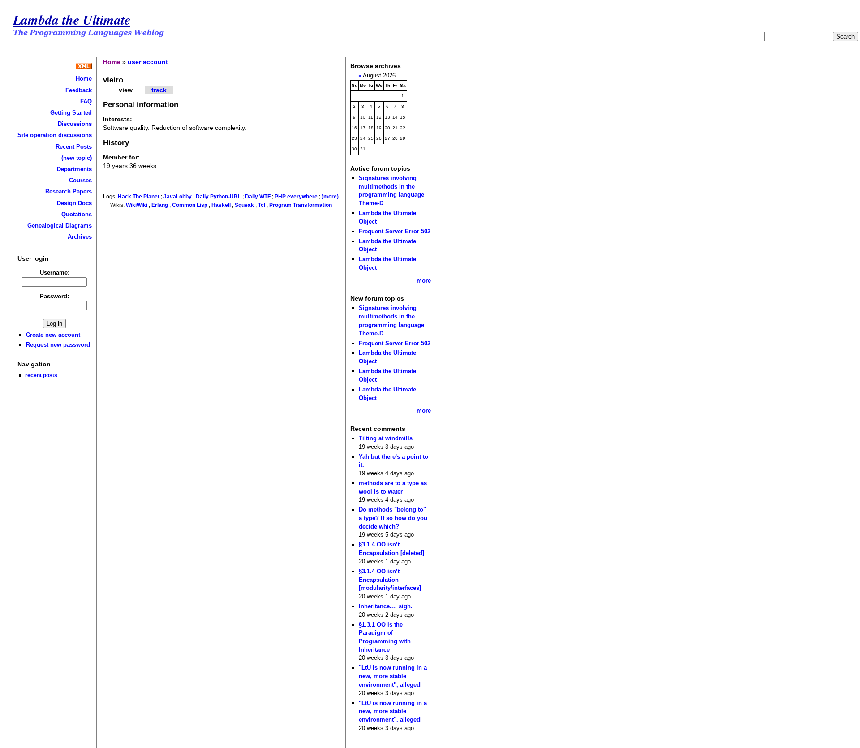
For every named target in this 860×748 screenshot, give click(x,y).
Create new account (53, 334)
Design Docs (74, 203)
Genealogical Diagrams (59, 225)
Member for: (121, 157)
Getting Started (71, 112)
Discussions (75, 123)
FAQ (86, 101)
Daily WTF (258, 196)
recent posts (41, 375)
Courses (80, 180)
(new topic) (76, 158)
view (126, 90)
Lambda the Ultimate (71, 19)
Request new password (58, 344)
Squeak (244, 205)
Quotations (76, 214)
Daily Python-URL (218, 196)
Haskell (221, 205)
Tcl (261, 205)
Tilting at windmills (386, 438)
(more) (330, 196)
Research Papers (68, 191)
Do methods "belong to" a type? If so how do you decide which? (393, 517)
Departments (74, 169)
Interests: (117, 119)
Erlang (159, 205)
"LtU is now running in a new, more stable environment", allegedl (393, 676)
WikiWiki (136, 205)
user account (148, 61)
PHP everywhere (296, 196)
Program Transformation (300, 205)
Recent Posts (74, 146)
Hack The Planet (138, 196)
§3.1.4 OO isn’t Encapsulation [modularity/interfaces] (390, 579)
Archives (80, 236)
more (424, 280)
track (159, 90)
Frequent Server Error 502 (394, 231)
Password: (54, 296)
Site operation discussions (54, 135)
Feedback (78, 90)
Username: (54, 272)
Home (84, 78)
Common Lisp (189, 205)
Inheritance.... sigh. (386, 606)
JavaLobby (177, 196)
